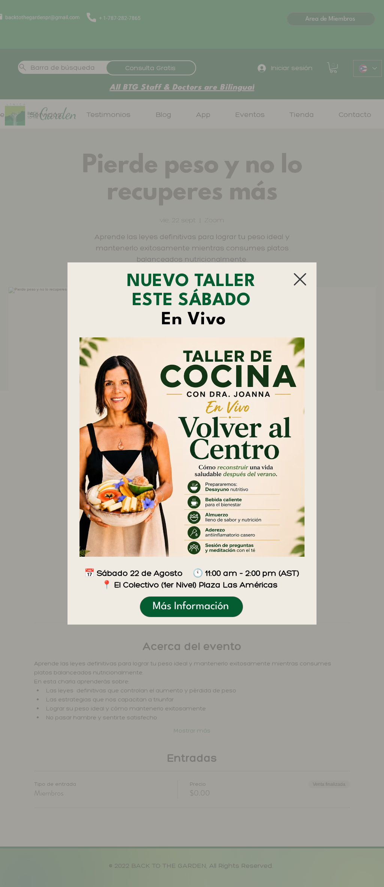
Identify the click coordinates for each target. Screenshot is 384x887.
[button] (300, 279)
